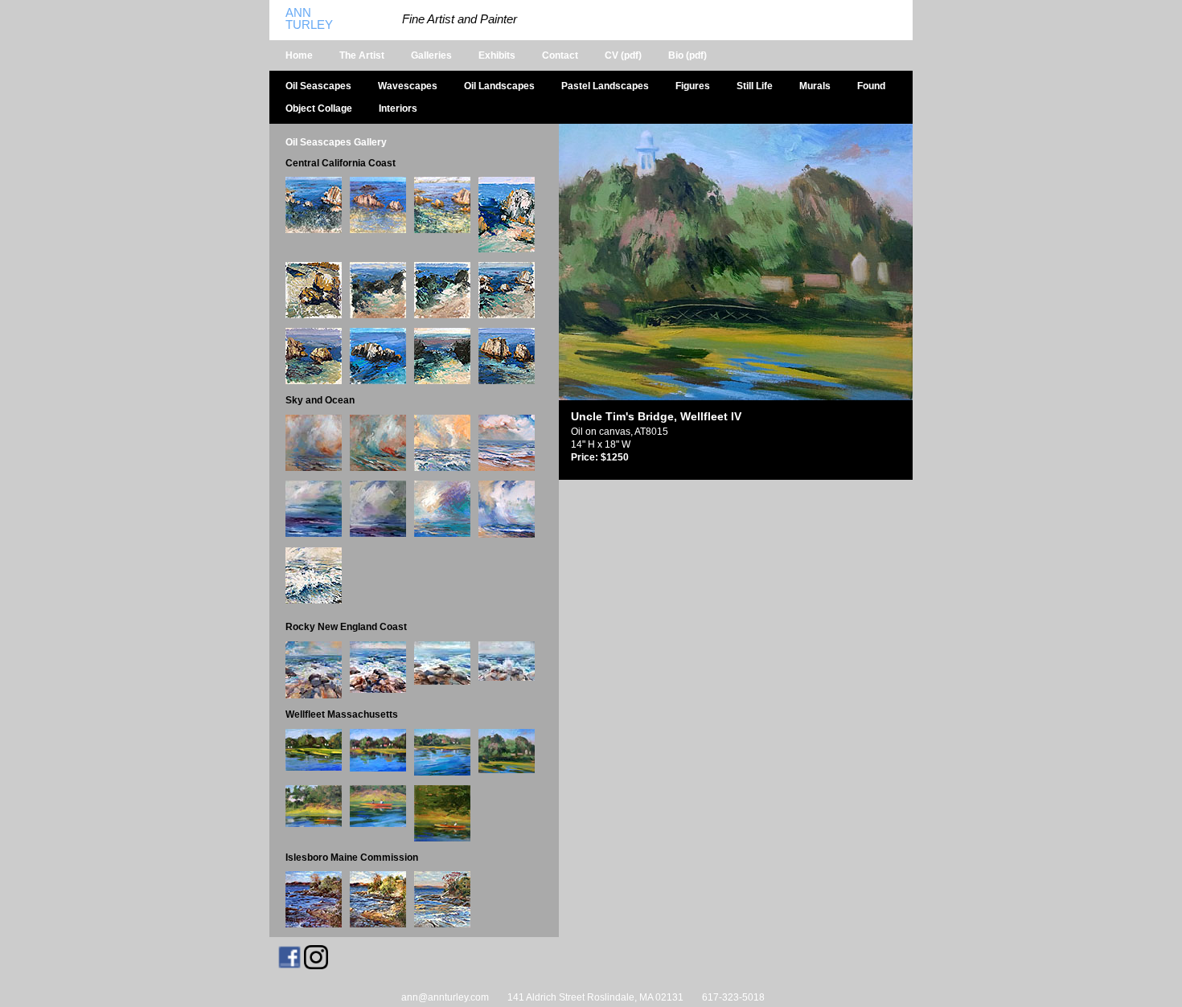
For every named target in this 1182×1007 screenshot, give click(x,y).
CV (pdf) (623, 55)
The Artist (361, 55)
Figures (692, 86)
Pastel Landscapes (605, 86)
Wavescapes (407, 86)
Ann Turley (309, 18)
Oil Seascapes (318, 86)
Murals (815, 86)
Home (299, 55)
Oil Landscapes (499, 86)
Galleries (431, 55)
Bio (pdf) (687, 55)
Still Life (755, 86)
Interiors (398, 108)
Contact (560, 55)
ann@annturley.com (445, 997)
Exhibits (496, 55)
